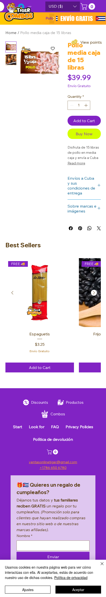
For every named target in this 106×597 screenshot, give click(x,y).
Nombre (24, 536)
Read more (76, 163)
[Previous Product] (12, 293)
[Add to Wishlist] (53, 48)
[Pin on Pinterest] (80, 228)
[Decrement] (71, 105)
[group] (53, 315)
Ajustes (28, 589)
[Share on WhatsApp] (89, 228)
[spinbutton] (78, 105)
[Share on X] (99, 228)
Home (11, 32)
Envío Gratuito (40, 351)
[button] (62, 6)
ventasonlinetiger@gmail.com (53, 462)
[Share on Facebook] (71, 228)
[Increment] (86, 105)
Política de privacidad (71, 577)
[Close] (99, 567)
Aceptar (78, 589)
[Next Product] (94, 293)
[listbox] (62, 6)
